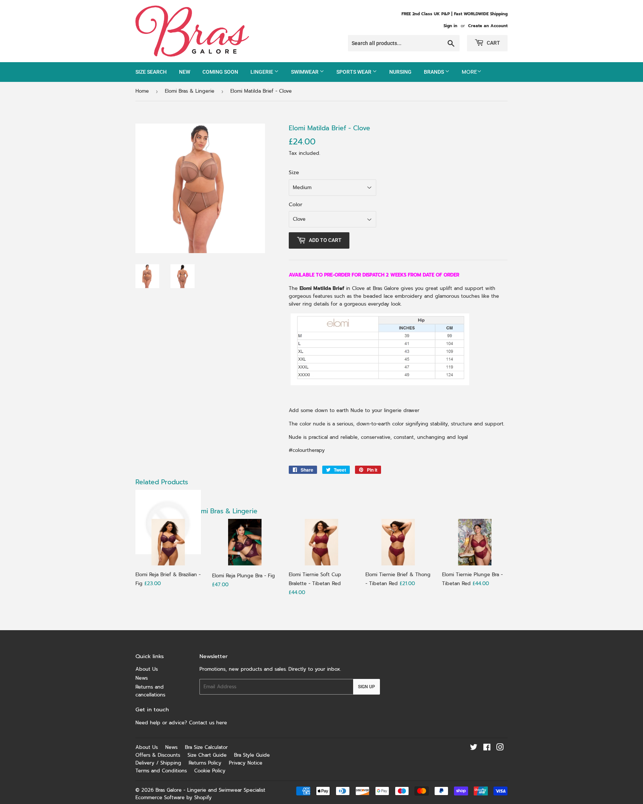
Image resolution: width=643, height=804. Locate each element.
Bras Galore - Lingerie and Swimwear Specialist (210, 790)
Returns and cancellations (150, 690)
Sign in (450, 26)
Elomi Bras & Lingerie (189, 91)
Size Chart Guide (207, 755)
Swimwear (305, 72)
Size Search (151, 72)
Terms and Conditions (161, 770)
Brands (434, 72)
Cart (493, 43)
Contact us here (209, 722)
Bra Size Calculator (206, 747)
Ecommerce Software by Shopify (173, 797)
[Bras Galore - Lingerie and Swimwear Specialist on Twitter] (473, 748)
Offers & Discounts (157, 755)
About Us (146, 669)
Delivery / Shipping (158, 762)
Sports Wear (354, 72)
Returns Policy (205, 762)
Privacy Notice (245, 762)
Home (142, 91)
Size (294, 172)
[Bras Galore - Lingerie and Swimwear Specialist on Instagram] (500, 748)
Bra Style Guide (252, 755)
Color (296, 204)
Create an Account (488, 26)
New (184, 72)
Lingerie (262, 72)
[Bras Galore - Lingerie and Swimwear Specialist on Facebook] (487, 748)
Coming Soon (220, 72)
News (141, 678)
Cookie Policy (209, 770)
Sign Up (366, 686)
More (469, 72)
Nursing (400, 72)
